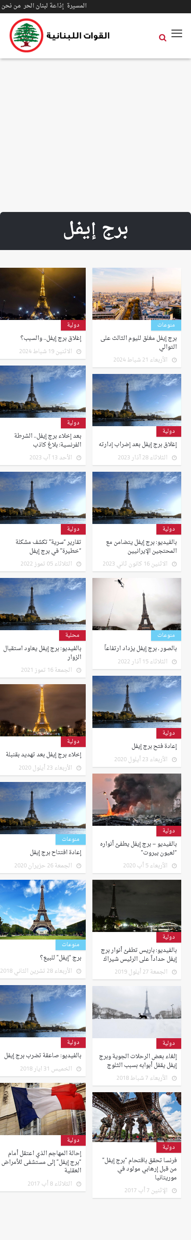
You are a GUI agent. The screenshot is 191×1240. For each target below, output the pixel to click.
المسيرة (77, 6)
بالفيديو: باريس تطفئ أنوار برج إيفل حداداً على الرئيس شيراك (139, 954)
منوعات (166, 325)
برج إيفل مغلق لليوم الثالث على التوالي (138, 342)
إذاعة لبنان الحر (44, 6)
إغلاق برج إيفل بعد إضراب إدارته (138, 444)
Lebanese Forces (60, 35)
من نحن (11, 6)
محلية (72, 635)
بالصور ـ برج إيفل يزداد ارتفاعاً (140, 648)
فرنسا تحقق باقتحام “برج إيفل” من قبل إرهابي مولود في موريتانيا (139, 1169)
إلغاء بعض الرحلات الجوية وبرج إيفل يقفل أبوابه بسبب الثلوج (138, 1061)
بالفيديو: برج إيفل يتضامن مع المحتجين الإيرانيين (141, 546)
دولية (73, 325)
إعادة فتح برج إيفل (154, 746)
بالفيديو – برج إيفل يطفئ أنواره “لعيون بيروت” (138, 848)
